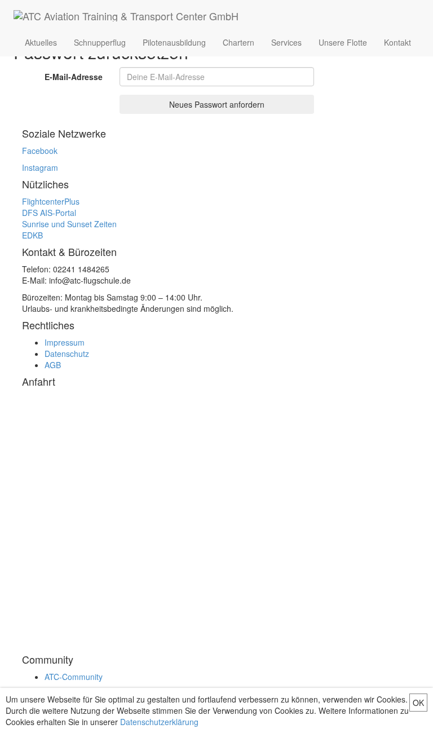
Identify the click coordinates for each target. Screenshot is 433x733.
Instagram (40, 167)
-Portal (49, 212)
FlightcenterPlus (50, 201)
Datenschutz (67, 353)
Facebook (40, 150)
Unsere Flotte (343, 42)
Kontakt (397, 42)
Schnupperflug (100, 42)
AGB (53, 364)
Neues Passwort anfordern (216, 104)
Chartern (238, 42)
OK (418, 702)
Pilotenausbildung (174, 42)
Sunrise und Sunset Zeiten (69, 223)
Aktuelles (41, 42)
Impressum (65, 342)
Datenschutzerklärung (159, 721)
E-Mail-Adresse (74, 76)
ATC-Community (74, 676)
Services (286, 42)
